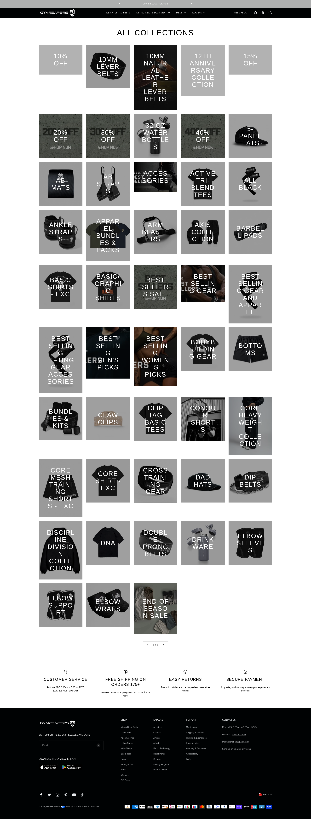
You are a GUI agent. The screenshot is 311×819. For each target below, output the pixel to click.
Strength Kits (127, 764)
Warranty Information (196, 748)
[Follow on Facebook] (41, 795)
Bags (123, 759)
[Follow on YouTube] (74, 795)
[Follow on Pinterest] (66, 795)
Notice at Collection (90, 806)
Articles (157, 738)
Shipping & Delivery (195, 732)
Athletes (157, 743)
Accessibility (192, 754)
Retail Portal (159, 754)
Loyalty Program (161, 764)
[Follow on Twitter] (49, 795)
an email (235, 749)
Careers (157, 732)
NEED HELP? (240, 12)
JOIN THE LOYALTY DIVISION (155, 4)
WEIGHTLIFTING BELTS (118, 12)
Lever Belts (126, 732)
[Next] (191, 3)
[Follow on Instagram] (57, 795)
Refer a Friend (160, 769)
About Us (157, 727)
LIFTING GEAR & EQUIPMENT (151, 12)
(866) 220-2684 (242, 742)
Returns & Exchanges (196, 738)
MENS (179, 12)
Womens (125, 775)
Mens (123, 769)
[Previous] (119, 3)
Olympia (157, 759)
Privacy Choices (72, 806)
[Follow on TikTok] (82, 795)
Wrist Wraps (126, 748)
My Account (191, 727)
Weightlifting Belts (129, 727)
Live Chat (73, 691)
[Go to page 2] (164, 645)
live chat (247, 749)
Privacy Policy (193, 743)
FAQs (188, 759)
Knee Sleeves (127, 738)
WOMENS (197, 12)
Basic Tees (126, 754)
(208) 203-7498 (60, 691)
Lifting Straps (127, 743)
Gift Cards (125, 780)
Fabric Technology (162, 748)
